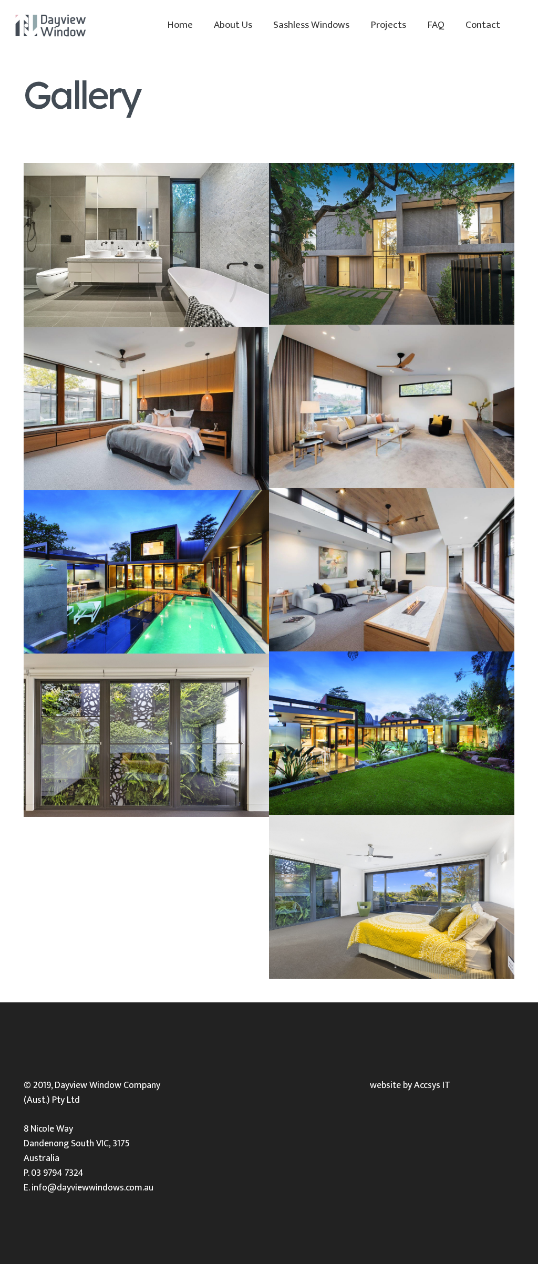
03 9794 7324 (57, 1173)
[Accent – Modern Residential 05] (146, 735)
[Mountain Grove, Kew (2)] (391, 244)
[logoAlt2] (50, 25)
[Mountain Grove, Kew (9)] (146, 244)
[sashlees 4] (391, 733)
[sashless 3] (146, 408)
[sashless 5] (391, 406)
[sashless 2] (391, 569)
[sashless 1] (146, 572)
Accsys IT (432, 1085)
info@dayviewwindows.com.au (92, 1188)
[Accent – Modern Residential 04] (391, 896)
